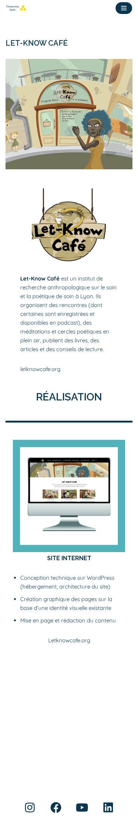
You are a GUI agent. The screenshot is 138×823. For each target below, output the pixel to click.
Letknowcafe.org (69, 640)
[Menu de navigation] (123, 8)
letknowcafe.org (40, 368)
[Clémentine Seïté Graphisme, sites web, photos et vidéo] (16, 8)
